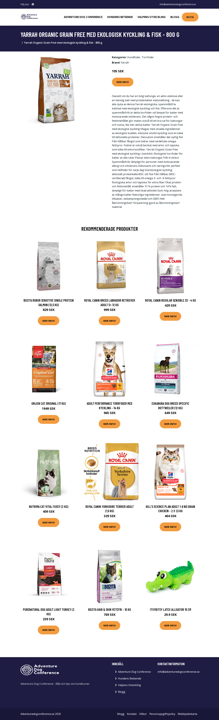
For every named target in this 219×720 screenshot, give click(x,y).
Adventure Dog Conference (83, 17)
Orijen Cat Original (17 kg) (48, 403)
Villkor (143, 714)
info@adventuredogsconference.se (178, 4)
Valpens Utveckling (152, 17)
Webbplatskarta (187, 714)
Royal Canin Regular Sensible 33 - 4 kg (170, 300)
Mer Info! (123, 82)
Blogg (174, 17)
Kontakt (132, 714)
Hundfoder (133, 57)
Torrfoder (148, 57)
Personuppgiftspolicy (162, 714)
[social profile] (32, 4)
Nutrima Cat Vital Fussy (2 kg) (48, 506)
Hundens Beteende (120, 17)
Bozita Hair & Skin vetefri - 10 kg (109, 609)
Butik (190, 17)
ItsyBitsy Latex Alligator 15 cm (170, 609)
